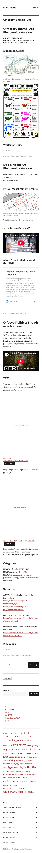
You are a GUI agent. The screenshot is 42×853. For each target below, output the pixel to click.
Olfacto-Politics (26, 655)
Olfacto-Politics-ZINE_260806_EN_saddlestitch (19, 541)
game (6, 753)
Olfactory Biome (26, 156)
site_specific (9, 778)
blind (17, 736)
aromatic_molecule (20, 733)
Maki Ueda (9, 7)
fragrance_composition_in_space (21, 749)
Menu (35, 7)
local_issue (14, 757)
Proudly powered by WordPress (22, 849)
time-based (10, 791)
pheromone (8, 774)
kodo (5, 757)
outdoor (6, 771)
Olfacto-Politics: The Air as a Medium (20, 324)
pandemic (12, 771)
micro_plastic (33, 757)
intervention (27, 753)
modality (11, 760)
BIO (6, 706)
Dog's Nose (25, 314)
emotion (6, 745)
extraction (18, 745)
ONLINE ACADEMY (12, 718)
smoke (30, 778)
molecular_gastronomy (25, 761)
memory (24, 757)
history (12, 753)
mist (4, 760)
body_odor (25, 737)
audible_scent (8, 737)
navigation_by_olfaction (20, 767)
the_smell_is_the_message (13, 788)
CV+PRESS (9, 709)
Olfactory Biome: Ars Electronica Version (18, 30)
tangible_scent (27, 781)
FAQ (7, 712)
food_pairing (32, 745)
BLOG (7, 721)
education (28, 741)
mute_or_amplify (17, 764)
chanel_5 (33, 737)
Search (6, 690)
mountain (6, 764)
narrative (28, 764)
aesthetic (6, 733)
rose (21, 774)
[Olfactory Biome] (10, 578)
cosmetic (5, 741)
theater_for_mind (10, 785)
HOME (6, 802)
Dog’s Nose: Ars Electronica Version (17, 166)
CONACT (8, 715)
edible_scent (16, 740)
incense (18, 753)
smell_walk (21, 777)
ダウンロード (9, 463)
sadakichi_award (30, 774)
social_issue (10, 781)
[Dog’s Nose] (24, 572)
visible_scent (26, 791)
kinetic (35, 753)
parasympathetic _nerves (23, 771)
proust (17, 774)
